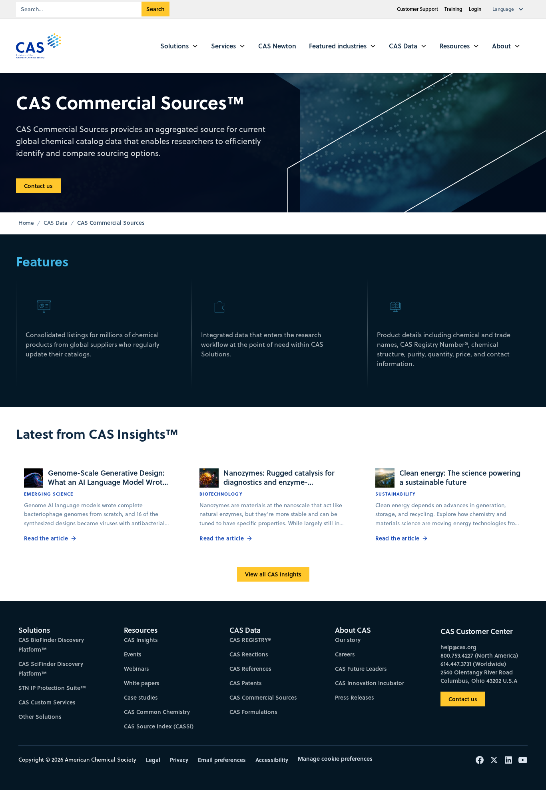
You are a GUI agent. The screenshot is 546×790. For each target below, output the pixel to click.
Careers (345, 654)
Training (453, 9)
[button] (509, 9)
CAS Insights (141, 640)
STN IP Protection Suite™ (52, 688)
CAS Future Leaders (361, 668)
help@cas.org (458, 647)
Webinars (136, 668)
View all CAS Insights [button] (273, 574)
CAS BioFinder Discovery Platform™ (51, 645)
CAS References (250, 668)
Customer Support (417, 9)
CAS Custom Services (47, 702)
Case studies (141, 697)
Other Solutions (40, 716)
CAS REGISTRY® (250, 640)
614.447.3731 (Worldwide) (473, 664)
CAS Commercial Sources (263, 697)
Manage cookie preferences (335, 758)
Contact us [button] (38, 186)
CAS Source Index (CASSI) (158, 726)
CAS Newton (277, 45)
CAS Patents (245, 683)
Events (132, 654)
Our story (348, 640)
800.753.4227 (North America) (479, 655)
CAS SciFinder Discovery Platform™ (50, 669)
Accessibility (271, 760)
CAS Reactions (248, 654)
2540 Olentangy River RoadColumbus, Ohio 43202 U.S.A (478, 676)
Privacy (179, 760)
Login (475, 9)
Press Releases (354, 697)
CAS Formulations (253, 712)
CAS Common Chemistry (157, 712)
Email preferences (222, 760)
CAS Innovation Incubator (369, 683)
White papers (141, 683)
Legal (153, 760)
